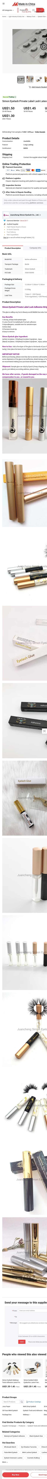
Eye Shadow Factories (29, 1447)
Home (4, 16)
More (4, 1462)
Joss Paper (6, 1406)
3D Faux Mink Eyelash (10, 1410)
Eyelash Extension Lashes (13, 1458)
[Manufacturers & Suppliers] (23, 4)
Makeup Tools (31, 16)
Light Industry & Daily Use (16, 16)
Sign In (5, 237)
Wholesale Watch (10, 1447)
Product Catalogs (34, 1402)
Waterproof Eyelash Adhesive (14, 1436)
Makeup (26, 1414)
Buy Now (15, 1475)
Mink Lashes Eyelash (29, 1452)
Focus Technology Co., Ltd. (29, 1470)
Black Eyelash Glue (36, 1436)
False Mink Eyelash (10, 1452)
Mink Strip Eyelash (29, 1406)
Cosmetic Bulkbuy (33, 1458)
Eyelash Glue (42, 16)
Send (22, 1342)
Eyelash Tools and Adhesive (32, 1410)
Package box (6, 1414)
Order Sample (40, 132)
